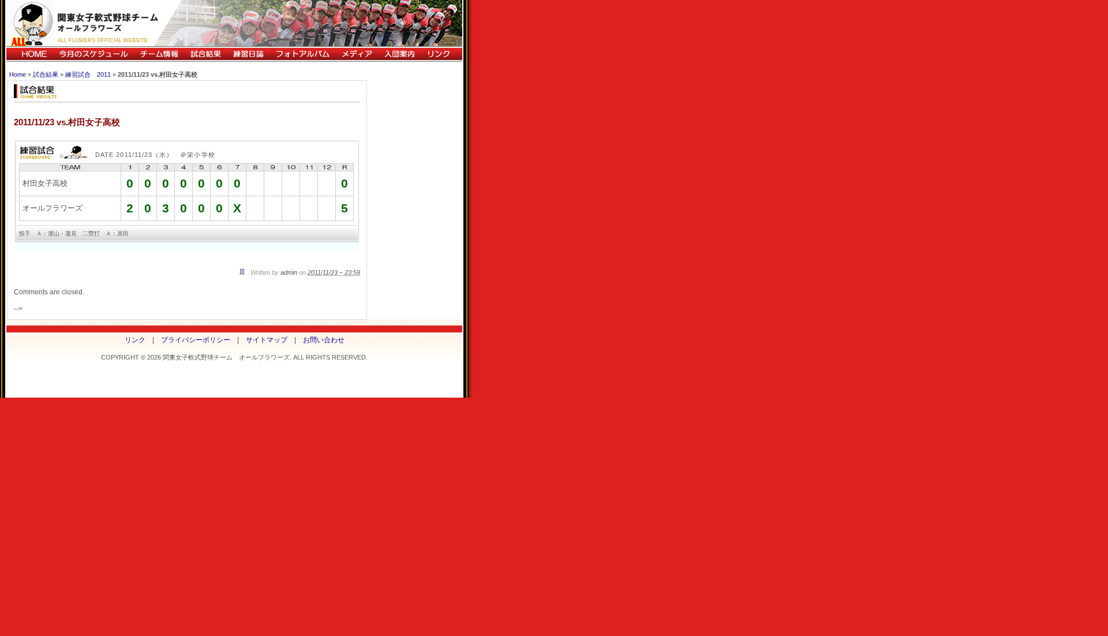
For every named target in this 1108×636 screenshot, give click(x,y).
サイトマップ (266, 340)
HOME (29, 54)
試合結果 (205, 54)
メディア (356, 54)
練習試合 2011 (88, 74)
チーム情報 (159, 54)
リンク (441, 54)
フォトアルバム (302, 54)
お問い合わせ (324, 340)
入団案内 (399, 54)
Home (17, 74)
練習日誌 (248, 54)
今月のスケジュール (93, 54)
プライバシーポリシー (195, 340)
